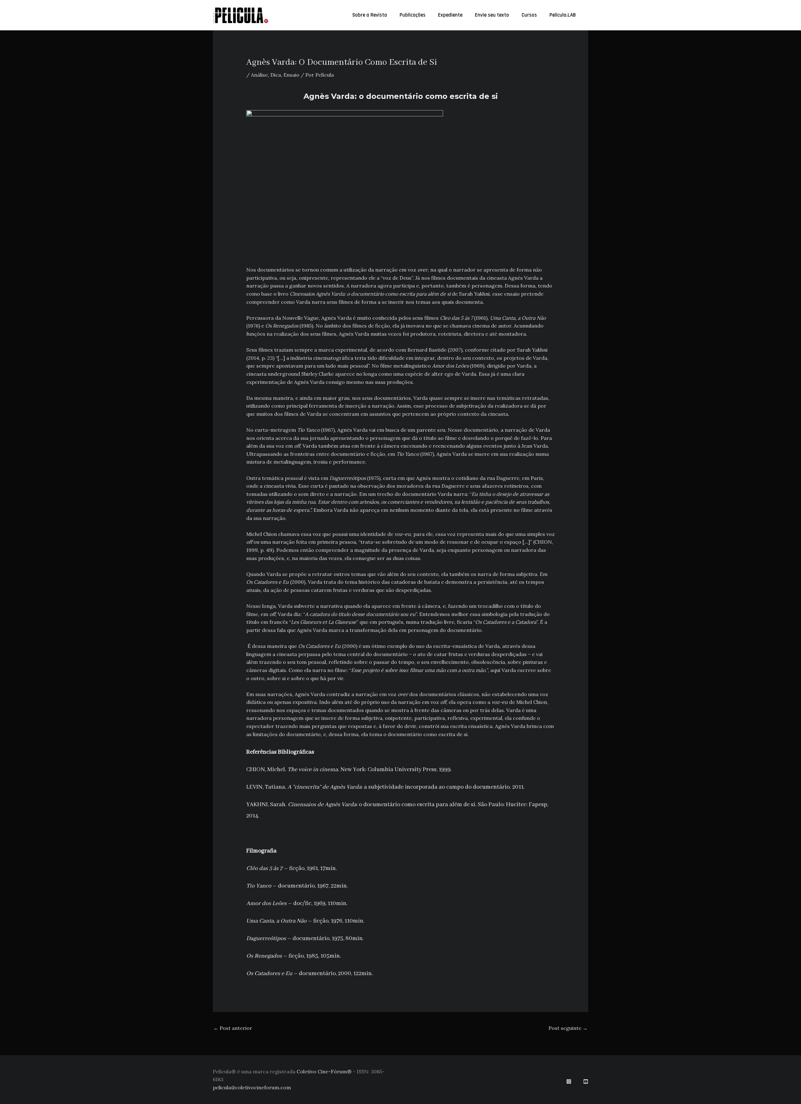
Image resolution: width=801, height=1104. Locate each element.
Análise (259, 75)
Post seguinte (568, 1028)
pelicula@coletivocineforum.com (252, 1087)
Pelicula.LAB (562, 15)
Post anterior (232, 1028)
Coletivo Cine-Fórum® (324, 1071)
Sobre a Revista (369, 15)
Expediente (450, 15)
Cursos (529, 15)
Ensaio (291, 75)
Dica (275, 75)
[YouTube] (585, 1081)
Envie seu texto (492, 15)
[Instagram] (568, 1081)
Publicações (413, 15)
